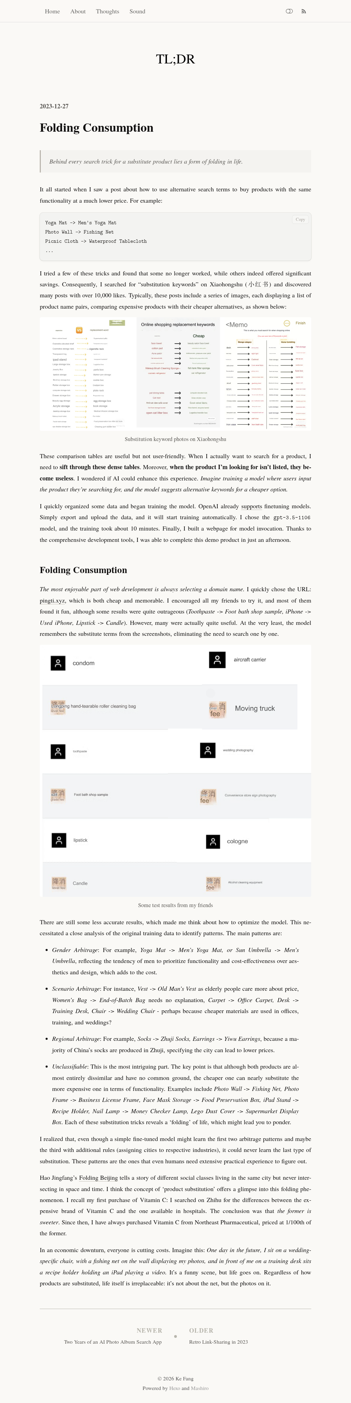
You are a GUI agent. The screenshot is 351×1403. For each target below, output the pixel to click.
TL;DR (175, 58)
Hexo (174, 1387)
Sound (137, 11)
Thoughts (107, 11)
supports (251, 506)
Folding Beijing (98, 1177)
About (78, 11)
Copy (300, 219)
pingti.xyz (52, 600)
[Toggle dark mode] (289, 11)
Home (52, 11)
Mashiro (200, 1387)
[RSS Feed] (303, 11)
